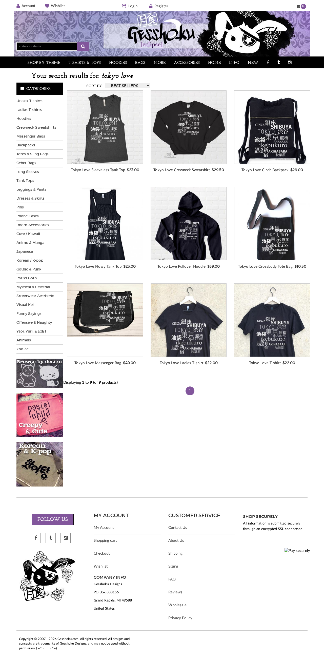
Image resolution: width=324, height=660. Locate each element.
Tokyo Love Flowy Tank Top (98, 266)
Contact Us (177, 528)
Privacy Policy (180, 618)
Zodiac (22, 349)
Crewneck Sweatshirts (36, 127)
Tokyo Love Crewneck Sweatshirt (181, 170)
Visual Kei (25, 304)
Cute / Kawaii (28, 233)
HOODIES (118, 63)
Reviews (175, 592)
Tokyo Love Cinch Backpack (265, 170)
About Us (176, 540)
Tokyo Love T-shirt (265, 363)
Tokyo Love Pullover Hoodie (181, 266)
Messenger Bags (30, 136)
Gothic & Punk (28, 269)
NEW (253, 63)
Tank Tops (25, 180)
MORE (160, 63)
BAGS (140, 63)
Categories (38, 89)
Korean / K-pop (30, 260)
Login (132, 6)
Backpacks (25, 145)
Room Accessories (32, 225)
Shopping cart (105, 540)
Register (161, 6)
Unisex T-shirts (29, 101)
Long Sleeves (27, 171)
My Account (104, 528)
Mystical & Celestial (33, 287)
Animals (23, 340)
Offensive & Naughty (34, 322)
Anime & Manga (30, 242)
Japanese (24, 251)
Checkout (102, 553)
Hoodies (23, 118)
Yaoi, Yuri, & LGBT (31, 331)
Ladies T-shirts (29, 109)
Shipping (175, 553)
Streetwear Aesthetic (35, 296)
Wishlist (58, 6)
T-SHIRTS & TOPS (85, 63)
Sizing (173, 566)
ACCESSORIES (187, 63)
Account (28, 6)
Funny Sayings (29, 313)
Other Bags (26, 163)
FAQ (172, 579)
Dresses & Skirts (30, 198)
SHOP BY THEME (44, 63)
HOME (214, 63)
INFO (234, 63)
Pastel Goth (26, 278)
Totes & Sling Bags (32, 154)
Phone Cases (27, 216)
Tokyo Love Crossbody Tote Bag (265, 266)
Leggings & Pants (31, 189)
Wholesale (177, 605)
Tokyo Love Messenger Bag (97, 363)
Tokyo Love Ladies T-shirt (181, 363)
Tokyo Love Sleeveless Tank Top (98, 170)
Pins (20, 207)
